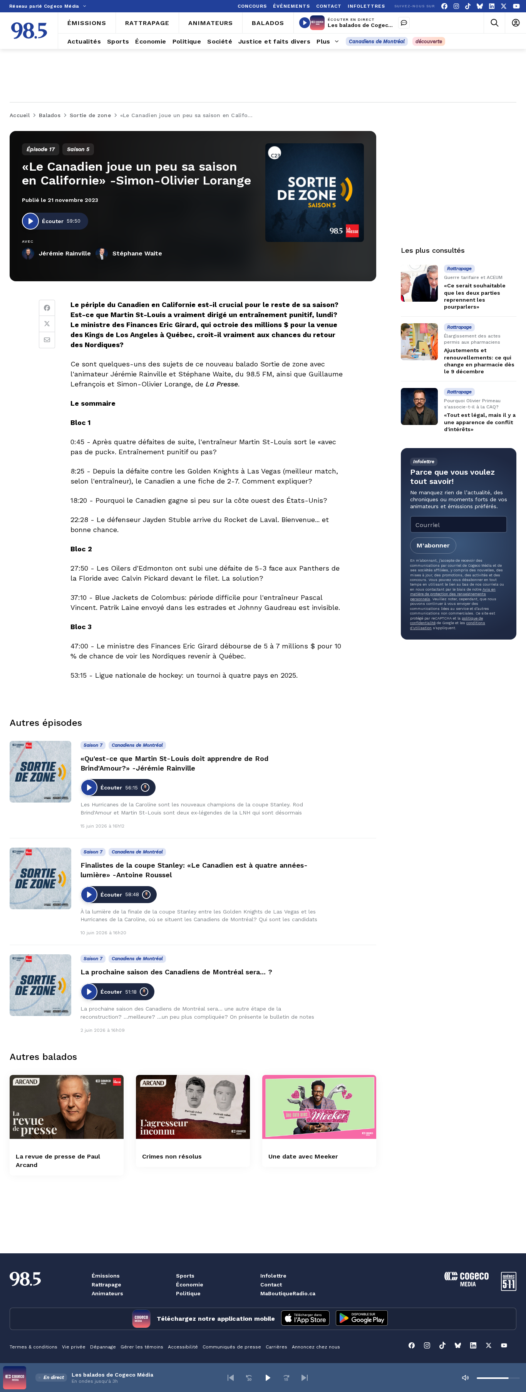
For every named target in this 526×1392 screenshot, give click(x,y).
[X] (504, 6)
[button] (230, 1377)
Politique (188, 1293)
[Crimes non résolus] (193, 1107)
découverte (428, 41)
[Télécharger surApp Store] (305, 1318)
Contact (271, 1284)
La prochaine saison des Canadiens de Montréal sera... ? (176, 972)
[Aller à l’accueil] (29, 30)
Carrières (276, 1347)
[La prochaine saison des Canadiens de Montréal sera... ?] (40, 985)
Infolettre (273, 1276)
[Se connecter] (515, 23)
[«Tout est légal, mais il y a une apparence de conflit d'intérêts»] (419, 406)
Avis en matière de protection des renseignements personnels (453, 594)
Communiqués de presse (232, 1347)
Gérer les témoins (142, 1347)
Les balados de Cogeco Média (368, 25)
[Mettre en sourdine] (465, 1377)
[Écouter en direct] (304, 23)
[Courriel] (47, 340)
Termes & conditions (33, 1347)
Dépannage (103, 1347)
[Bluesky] (480, 6)
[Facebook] (444, 6)
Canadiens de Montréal (377, 41)
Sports (185, 1276)
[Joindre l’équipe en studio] (404, 23)
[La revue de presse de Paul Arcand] (67, 1107)
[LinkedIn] (491, 6)
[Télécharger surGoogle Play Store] (362, 1318)
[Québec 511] (508, 1289)
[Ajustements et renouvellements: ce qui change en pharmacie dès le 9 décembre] (419, 341)
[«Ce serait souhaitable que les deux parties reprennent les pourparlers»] (419, 283)
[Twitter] (47, 324)
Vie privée (73, 1347)
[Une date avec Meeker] (319, 1107)
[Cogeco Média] (466, 1284)
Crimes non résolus (172, 1156)
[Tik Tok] (468, 6)
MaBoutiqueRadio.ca (287, 1293)
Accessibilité (183, 1347)
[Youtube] (516, 6)
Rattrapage (106, 1284)
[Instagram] (456, 6)
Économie (189, 1284)
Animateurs (107, 1293)
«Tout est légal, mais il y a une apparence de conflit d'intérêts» (480, 422)
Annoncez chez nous (316, 1347)
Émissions (106, 1276)
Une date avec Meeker (303, 1156)
